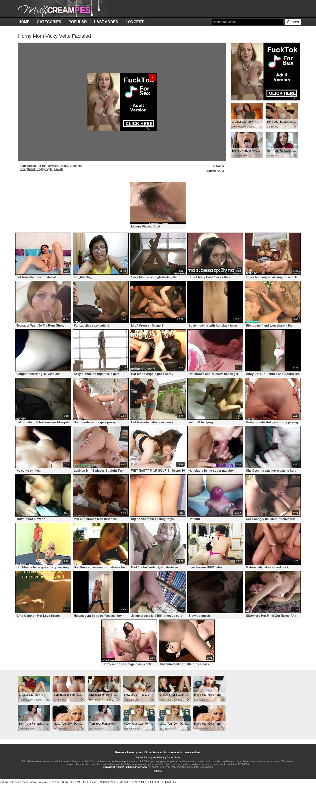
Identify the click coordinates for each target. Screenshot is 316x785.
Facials (58, 169)
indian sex (36, 782)
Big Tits (41, 166)
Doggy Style (45, 169)
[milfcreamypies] (61, 8)
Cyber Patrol (143, 757)
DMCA (158, 770)
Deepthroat (27, 169)
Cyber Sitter (173, 757)
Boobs (64, 166)
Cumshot (76, 166)
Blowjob (53, 166)
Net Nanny (158, 757)
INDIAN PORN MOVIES (115, 782)
